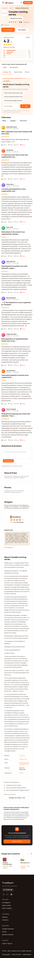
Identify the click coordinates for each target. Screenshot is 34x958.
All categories (6, 902)
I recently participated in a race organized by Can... (13, 190)
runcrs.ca (22, 755)
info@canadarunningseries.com (24, 763)
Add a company (7, 908)
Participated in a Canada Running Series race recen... (14, 340)
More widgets (8, 547)
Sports (11, 8)
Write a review (6, 905)
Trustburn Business (8, 929)
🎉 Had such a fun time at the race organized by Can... (14, 156)
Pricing (4, 931)
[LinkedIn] (11, 894)
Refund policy (27, 954)
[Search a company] (21, 2)
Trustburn (8, 882)
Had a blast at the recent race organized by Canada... (13, 233)
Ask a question (8, 461)
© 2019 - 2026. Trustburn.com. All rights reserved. (16, 951)
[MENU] (3, 2)
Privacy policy (6, 954)
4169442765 (23, 759)
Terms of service (16, 954)
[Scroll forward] (31, 853)
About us (5, 917)
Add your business (7, 934)
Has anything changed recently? (13, 100)
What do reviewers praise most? (13, 96)
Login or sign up (7, 943)
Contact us (5, 920)
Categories (4, 8)
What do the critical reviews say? (13, 93)
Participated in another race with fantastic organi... (14, 267)
